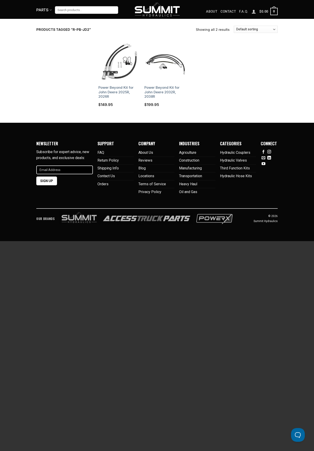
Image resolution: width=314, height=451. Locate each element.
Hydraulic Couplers (235, 152)
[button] (268, 11)
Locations (146, 176)
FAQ (100, 152)
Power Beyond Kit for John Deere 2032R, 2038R (162, 92)
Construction (189, 160)
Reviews (145, 160)
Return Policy (108, 160)
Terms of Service (152, 184)
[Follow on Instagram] (269, 152)
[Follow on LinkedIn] (269, 158)
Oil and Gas (188, 192)
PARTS (42, 10)
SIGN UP (46, 181)
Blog (142, 168)
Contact (228, 12)
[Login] (253, 11)
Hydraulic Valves (233, 160)
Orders (102, 184)
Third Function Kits (235, 168)
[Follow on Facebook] (263, 152)
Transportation (190, 176)
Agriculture (187, 152)
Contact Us (106, 176)
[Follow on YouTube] (263, 164)
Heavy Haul (188, 184)
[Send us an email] (263, 158)
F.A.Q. (243, 12)
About (211, 12)
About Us (145, 152)
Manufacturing (190, 168)
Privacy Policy (149, 192)
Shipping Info (108, 168)
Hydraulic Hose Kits (236, 176)
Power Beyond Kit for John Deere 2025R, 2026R (116, 92)
